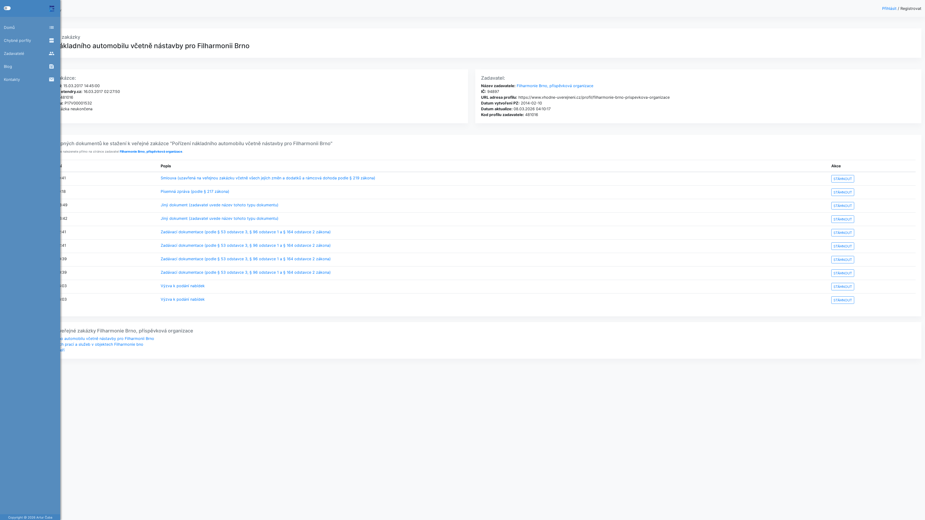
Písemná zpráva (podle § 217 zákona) (195, 191)
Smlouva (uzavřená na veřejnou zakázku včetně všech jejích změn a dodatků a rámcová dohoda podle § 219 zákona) (268, 178)
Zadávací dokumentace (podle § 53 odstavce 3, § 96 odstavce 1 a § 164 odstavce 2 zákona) (246, 231)
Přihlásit (890, 8)
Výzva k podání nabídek (183, 285)
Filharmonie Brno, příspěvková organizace (554, 85)
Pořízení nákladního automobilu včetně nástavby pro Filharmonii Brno (90, 338)
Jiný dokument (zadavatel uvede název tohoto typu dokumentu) (219, 204)
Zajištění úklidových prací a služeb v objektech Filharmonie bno (85, 344)
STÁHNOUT (842, 179)
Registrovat (910, 8)
